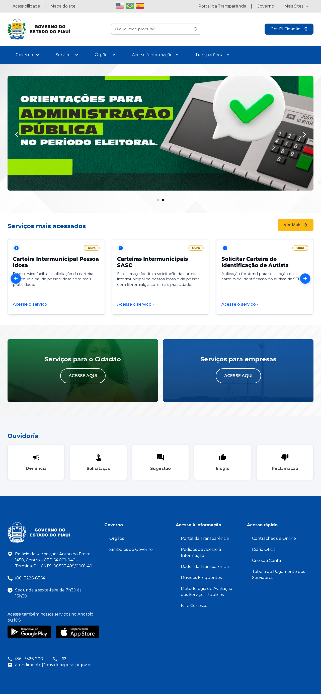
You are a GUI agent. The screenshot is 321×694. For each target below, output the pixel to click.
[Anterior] (16, 278)
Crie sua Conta (266, 560)
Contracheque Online (274, 538)
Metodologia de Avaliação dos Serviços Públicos (206, 591)
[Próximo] (305, 278)
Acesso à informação (152, 54)
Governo (265, 6)
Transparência (209, 54)
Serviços (64, 54)
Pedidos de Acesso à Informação (201, 552)
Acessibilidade (26, 6)
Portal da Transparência (222, 6)
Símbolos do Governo (131, 549)
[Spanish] (141, 5)
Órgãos (102, 54)
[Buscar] (195, 29)
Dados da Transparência (205, 566)
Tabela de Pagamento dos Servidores (278, 574)
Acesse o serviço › (31, 304)
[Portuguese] (131, 5)
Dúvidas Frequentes (201, 577)
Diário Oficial (264, 549)
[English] (121, 5)
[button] (17, 135)
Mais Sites (293, 6)
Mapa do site (62, 6)
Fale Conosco (194, 605)
